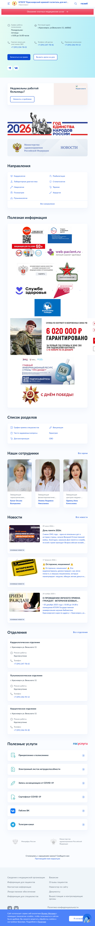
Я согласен (78, 919)
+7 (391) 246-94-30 (22, 730)
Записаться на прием (19, 57)
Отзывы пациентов (58, 882)
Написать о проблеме (22, 99)
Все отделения (80, 632)
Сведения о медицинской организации (26, 878)
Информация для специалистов (22, 896)
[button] (75, 3)
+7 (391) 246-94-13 (73, 45)
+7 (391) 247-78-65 (22, 664)
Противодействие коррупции (47, 859)
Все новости (82, 517)
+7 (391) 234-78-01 (19, 47)
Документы (54, 892)
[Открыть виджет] (87, 918)
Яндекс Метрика (48, 913)
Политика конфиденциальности (63, 907)
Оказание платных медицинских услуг (46, 12)
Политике (42, 922)
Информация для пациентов (21, 882)
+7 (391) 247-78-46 (46, 45)
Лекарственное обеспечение (21, 892)
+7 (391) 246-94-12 (22, 697)
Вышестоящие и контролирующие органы (66, 897)
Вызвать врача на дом (45, 57)
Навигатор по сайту (58, 887)
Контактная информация (19, 887)
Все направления (47, 204)
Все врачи (83, 453)
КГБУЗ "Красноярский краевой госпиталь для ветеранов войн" (49, 2)
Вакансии (53, 878)
